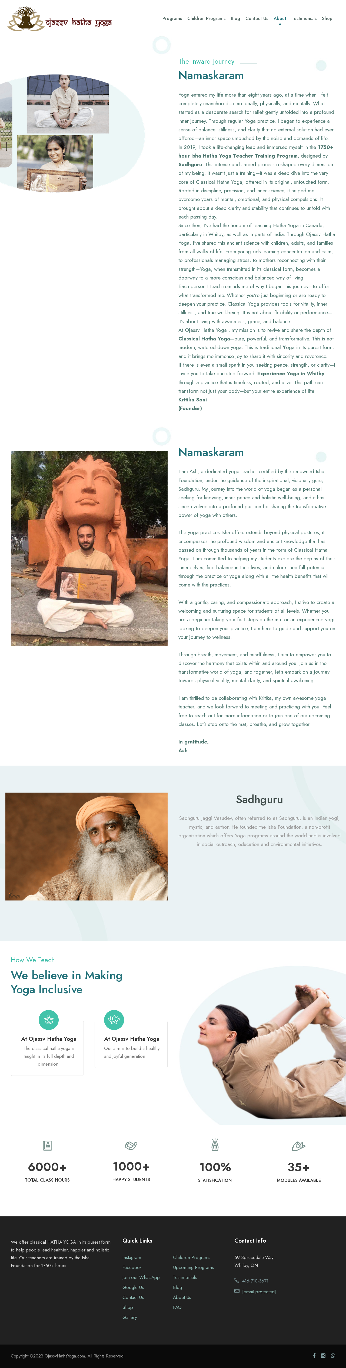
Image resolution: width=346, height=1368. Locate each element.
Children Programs (206, 18)
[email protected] (259, 1291)
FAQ (177, 1307)
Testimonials (304, 18)
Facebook (132, 1267)
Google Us (133, 1287)
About (280, 18)
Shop (327, 18)
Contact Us (256, 18)
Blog (235, 18)
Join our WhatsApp (141, 1277)
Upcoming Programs (193, 1267)
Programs (172, 18)
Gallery (129, 1317)
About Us (182, 1297)
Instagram (131, 1257)
